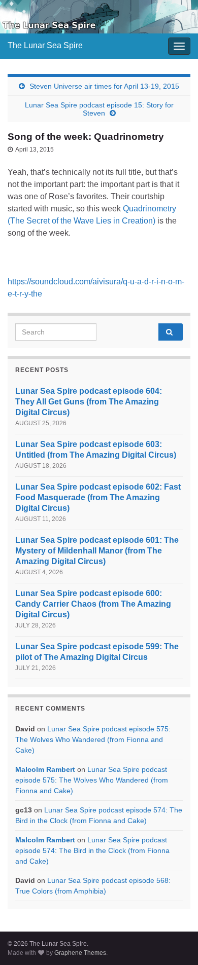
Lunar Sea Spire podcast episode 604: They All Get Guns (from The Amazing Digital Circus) (88, 402)
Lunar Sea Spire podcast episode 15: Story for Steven (99, 109)
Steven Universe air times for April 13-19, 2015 (104, 86)
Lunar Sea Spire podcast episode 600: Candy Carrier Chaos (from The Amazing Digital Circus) (93, 604)
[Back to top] (175, 942)
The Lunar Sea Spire (45, 45)
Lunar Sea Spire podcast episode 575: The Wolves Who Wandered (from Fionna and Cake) (93, 739)
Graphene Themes (80, 952)
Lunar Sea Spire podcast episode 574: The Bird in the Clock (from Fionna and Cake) (92, 850)
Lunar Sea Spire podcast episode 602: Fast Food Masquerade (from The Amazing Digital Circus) (98, 497)
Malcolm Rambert (45, 769)
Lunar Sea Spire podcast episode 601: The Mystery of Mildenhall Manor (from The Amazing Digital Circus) (97, 551)
